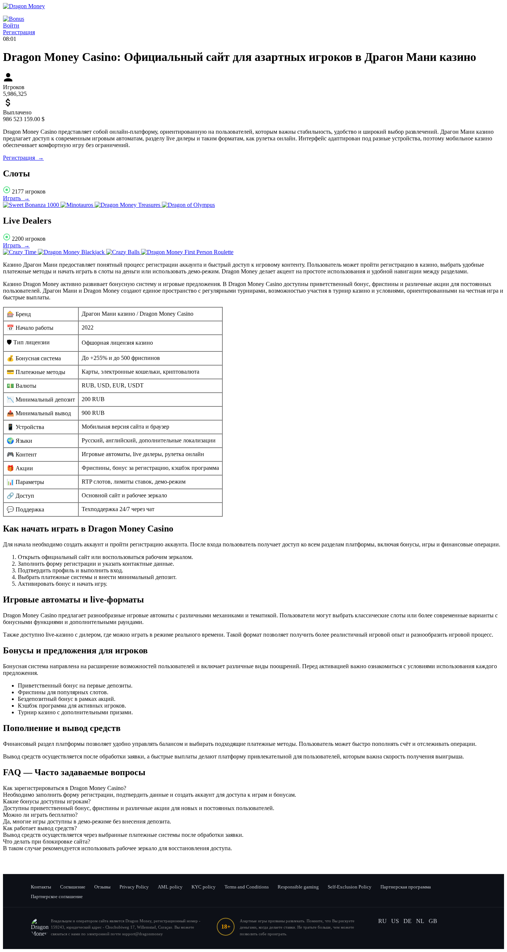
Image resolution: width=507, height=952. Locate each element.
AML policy (170, 887)
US (395, 921)
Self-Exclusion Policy (350, 887)
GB (433, 921)
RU (382, 921)
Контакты (41, 887)
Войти (11, 25)
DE (407, 921)
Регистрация (19, 32)
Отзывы (102, 887)
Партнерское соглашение (57, 896)
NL (420, 921)
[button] (253, 788)
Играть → (16, 198)
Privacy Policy (134, 887)
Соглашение (72, 887)
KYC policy (204, 887)
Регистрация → (23, 158)
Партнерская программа (405, 887)
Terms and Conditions (247, 887)
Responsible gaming (298, 887)
